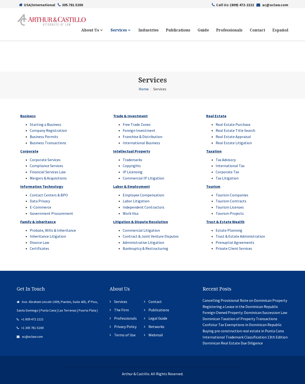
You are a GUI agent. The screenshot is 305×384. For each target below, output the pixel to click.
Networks (156, 326)
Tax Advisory (226, 159)
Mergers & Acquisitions (48, 178)
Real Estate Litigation (234, 142)
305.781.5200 (72, 4)
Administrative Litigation (143, 242)
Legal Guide (157, 318)
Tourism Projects (230, 213)
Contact (257, 30)
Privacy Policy (125, 326)
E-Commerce (40, 207)
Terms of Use (125, 335)
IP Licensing (132, 171)
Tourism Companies (232, 195)
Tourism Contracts (231, 201)
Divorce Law (39, 242)
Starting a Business (45, 124)
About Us (90, 30)
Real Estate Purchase (233, 124)
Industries (148, 30)
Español (280, 30)
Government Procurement (51, 213)
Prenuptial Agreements (235, 242)
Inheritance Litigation (48, 236)
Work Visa (130, 213)
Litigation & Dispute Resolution (140, 221)
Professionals (229, 30)
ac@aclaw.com (274, 4)
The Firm (121, 309)
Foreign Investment (139, 130)
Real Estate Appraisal (233, 136)
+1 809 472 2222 (32, 319)
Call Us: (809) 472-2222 (235, 4)
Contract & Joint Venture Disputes (151, 236)
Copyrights (132, 165)
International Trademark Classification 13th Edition (245, 337)
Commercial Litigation (141, 230)
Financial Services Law (48, 171)
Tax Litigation (227, 178)
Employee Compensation (143, 195)
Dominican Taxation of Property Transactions (240, 318)
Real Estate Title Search (235, 130)
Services (119, 30)
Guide (203, 30)
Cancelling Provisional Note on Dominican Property (245, 300)
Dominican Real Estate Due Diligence (233, 343)
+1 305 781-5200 (32, 328)
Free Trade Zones (137, 124)
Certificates (39, 248)
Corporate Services (45, 159)
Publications (178, 30)
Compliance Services (46, 165)
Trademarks (132, 159)
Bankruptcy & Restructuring (145, 248)
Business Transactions (48, 142)
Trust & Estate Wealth (225, 221)
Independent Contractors (143, 207)
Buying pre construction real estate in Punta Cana (243, 330)
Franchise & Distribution (142, 136)
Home (144, 89)
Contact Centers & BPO (49, 195)
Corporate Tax (227, 171)
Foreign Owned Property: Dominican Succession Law (245, 312)
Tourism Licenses (230, 207)
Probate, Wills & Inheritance (53, 230)
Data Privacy (40, 201)
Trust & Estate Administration (240, 236)
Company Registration (48, 130)
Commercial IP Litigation (143, 178)
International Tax (230, 165)
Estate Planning (229, 230)
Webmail (155, 335)
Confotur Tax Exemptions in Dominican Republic (242, 324)
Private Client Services (234, 248)
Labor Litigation (136, 201)
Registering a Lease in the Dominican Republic (240, 306)
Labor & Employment (131, 186)
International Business (141, 142)
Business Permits (44, 136)
